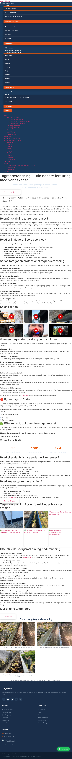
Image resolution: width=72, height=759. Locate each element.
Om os (7, 94)
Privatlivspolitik (6, 756)
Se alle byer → (9, 87)
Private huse (41, 709)
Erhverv (40, 712)
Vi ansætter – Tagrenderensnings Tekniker (17, 97)
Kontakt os (25, 395)
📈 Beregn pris (63, 749)
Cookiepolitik (15, 756)
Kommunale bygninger (12, 21)
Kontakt (7, 111)
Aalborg (7, 67)
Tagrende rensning (10, 8)
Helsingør (8, 82)
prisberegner (12, 497)
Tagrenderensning (7, 709)
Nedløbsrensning (7, 712)
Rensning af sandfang (11, 30)
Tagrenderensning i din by (13, 52)
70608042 (8, 733)
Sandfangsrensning (7, 715)
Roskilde (7, 74)
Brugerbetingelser (36, 756)
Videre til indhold (5, 1)
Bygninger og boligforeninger (13, 16)
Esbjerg (7, 71)
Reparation (8, 34)
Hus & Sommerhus (43, 717)
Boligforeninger (42, 720)
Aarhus (7, 59)
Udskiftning (8, 38)
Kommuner (41, 715)
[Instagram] (8, 699)
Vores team (8, 106)
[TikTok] (16, 699)
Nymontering (9, 43)
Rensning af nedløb (10, 27)
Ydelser (7, 5)
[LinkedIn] (20, 699)
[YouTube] (12, 699)
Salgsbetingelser (25, 756)
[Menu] (1, 113)
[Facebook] (3, 699)
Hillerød (7, 78)
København (8, 55)
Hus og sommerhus (10, 12)
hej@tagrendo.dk (9, 736)
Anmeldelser (8, 101)
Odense (7, 63)
